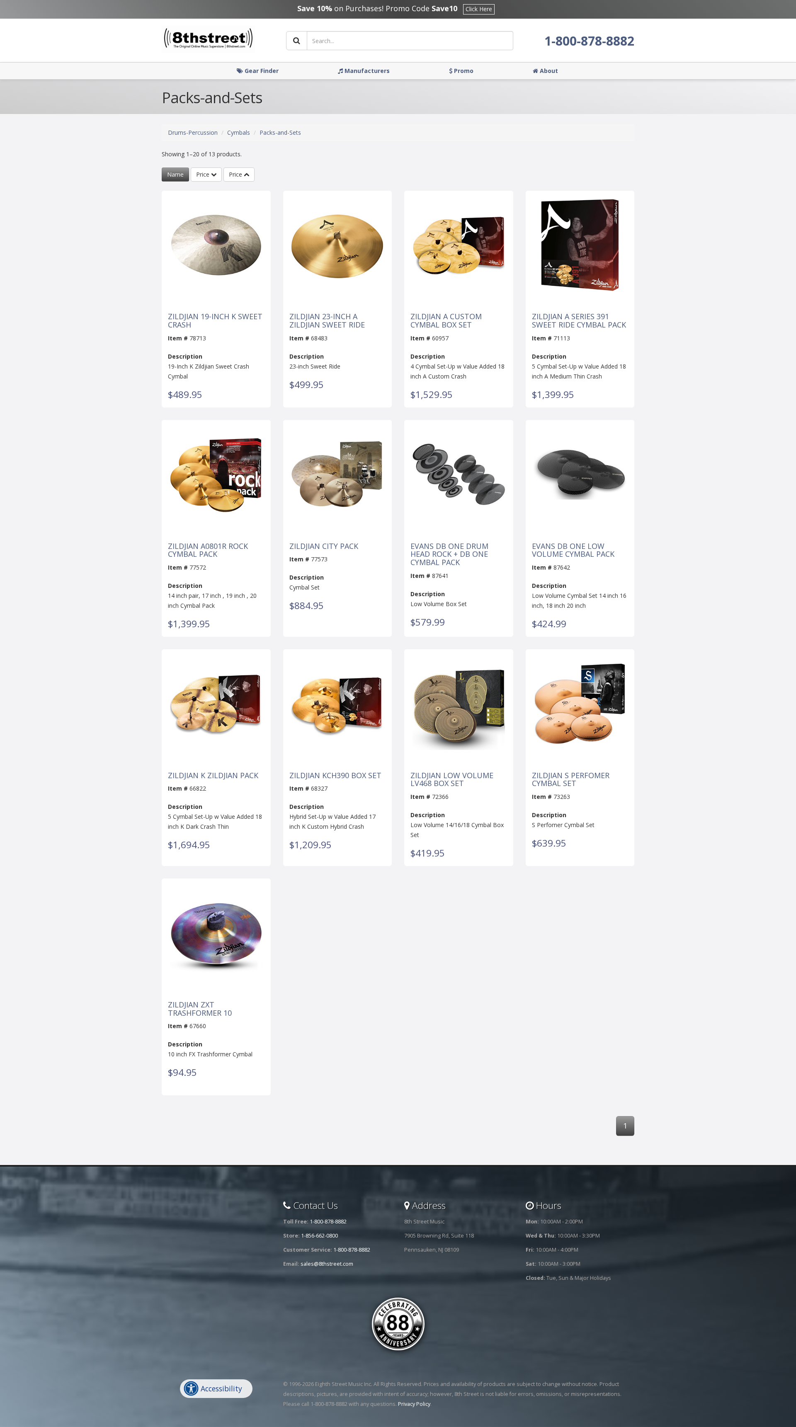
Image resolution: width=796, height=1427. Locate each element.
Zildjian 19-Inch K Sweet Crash (215, 321)
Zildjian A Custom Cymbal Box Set (446, 321)
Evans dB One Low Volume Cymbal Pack (573, 550)
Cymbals (238, 132)
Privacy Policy (414, 1404)
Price (203, 174)
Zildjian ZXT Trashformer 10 (200, 1009)
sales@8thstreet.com (327, 1263)
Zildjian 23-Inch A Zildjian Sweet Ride (327, 321)
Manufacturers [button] (366, 71)
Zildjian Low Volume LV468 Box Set (451, 780)
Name (175, 174)
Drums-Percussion (193, 132)
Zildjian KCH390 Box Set (335, 776)
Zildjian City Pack (323, 546)
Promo (462, 71)
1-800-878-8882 (589, 40)
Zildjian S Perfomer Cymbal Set (570, 780)
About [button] (548, 71)
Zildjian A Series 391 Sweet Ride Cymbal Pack (579, 321)
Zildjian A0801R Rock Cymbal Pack (208, 550)
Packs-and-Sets (280, 132)
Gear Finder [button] (261, 71)
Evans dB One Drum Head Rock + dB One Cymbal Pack (449, 554)
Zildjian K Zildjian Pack (213, 776)
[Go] (296, 40)
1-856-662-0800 (319, 1235)
